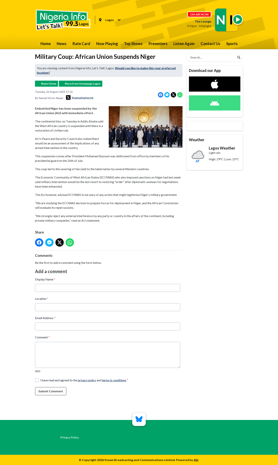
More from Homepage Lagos (82, 83)
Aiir (196, 460)
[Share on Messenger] (167, 94)
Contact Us (210, 43)
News (61, 43)
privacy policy (87, 380)
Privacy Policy (69, 437)
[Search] (239, 57)
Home (45, 43)
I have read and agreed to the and (84, 380)
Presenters (157, 43)
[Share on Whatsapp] (179, 94)
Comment (42, 337)
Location (41, 298)
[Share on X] (173, 94)
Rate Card (81, 43)
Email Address (45, 318)
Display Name (45, 279)
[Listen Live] (237, 19)
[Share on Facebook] (160, 94)
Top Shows (133, 43)
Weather (196, 139)
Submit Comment (50, 391)
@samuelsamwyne (82, 97)
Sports (232, 43)
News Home (48, 83)
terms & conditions (114, 380)
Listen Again (184, 43)
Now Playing (107, 43)
